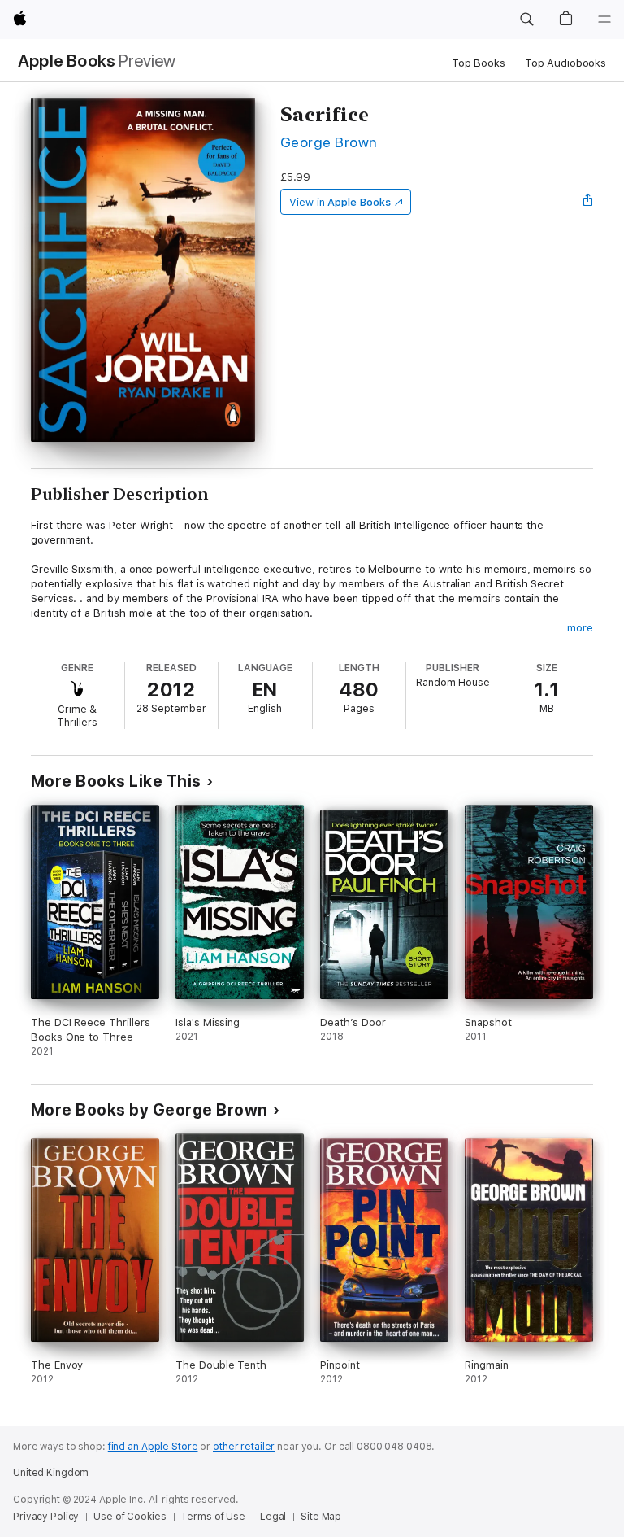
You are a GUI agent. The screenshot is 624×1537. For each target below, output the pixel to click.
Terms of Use (212, 1516)
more (580, 628)
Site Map (321, 1516)
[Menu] (604, 19)
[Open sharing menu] (588, 201)
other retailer (244, 1446)
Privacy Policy (46, 1516)
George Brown (329, 142)
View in (340, 202)
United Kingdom (51, 1472)
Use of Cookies (129, 1516)
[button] (526, 19)
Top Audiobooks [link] (565, 63)
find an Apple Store (153, 1446)
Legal (273, 1516)
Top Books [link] (478, 63)
